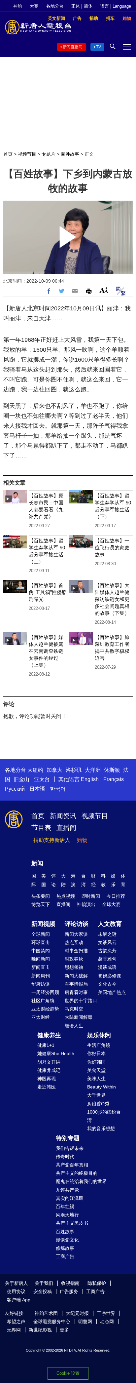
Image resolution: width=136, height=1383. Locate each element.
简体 (88, 6)
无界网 (14, 1329)
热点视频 (65, 896)
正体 (75, 6)
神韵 (17, 6)
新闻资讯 (63, 815)
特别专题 (68, 1138)
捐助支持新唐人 (51, 840)
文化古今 (107, 984)
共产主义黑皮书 (72, 1223)
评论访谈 (76, 924)
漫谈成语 (107, 967)
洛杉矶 (74, 770)
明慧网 (85, 1321)
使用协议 (16, 1291)
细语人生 (74, 1025)
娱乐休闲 (99, 1035)
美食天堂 (96, 1070)
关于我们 (44, 1283)
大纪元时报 (77, 1313)
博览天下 (40, 904)
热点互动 (74, 942)
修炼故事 (65, 1248)
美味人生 (96, 1078)
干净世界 (106, 1313)
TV (98, 47)
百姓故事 (70, 154)
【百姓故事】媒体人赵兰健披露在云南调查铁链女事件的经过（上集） (46, 651)
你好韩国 (96, 1062)
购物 (82, 840)
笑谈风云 (107, 942)
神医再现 (46, 1078)
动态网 (107, 1321)
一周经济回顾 (45, 992)
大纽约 (35, 770)
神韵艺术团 (46, 1313)
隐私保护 (96, 1283)
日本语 (37, 789)
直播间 (66, 827)
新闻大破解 (76, 975)
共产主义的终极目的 (76, 1173)
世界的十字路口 (81, 1000)
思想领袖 (74, 967)
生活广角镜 (98, 1045)
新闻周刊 (40, 975)
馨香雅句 (107, 959)
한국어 (58, 789)
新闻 (37, 863)
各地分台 (54, 6)
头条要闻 (40, 896)
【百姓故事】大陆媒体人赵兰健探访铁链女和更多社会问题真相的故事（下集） (112, 599)
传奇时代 (65, 1156)
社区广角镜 (42, 1000)
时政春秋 (74, 959)
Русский (15, 789)
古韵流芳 (107, 950)
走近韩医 (46, 1086)
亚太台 (42, 779)
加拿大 (54, 770)
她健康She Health (55, 1053)
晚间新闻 (40, 959)
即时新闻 (91, 896)
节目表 (41, 827)
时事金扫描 (76, 950)
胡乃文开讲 (48, 1062)
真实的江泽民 (70, 1198)
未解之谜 (107, 934)
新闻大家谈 (76, 934)
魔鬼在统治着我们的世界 (81, 1181)
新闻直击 (40, 967)
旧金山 (21, 779)
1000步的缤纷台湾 (104, 1116)
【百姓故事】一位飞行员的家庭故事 (112, 547)
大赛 (34, 6)
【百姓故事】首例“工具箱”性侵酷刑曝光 (48, 592)
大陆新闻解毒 (78, 1017)
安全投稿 (42, 1291)
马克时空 (74, 1008)
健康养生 (49, 1035)
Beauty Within (101, 1086)
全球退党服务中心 (51, 1321)
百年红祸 (65, 1206)
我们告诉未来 (70, 1148)
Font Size (104, 290)
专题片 (48, 154)
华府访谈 (40, 984)
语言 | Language (115, 6)
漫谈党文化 (67, 1240)
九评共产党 (67, 1190)
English (90, 779)
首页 (8, 154)
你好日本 (96, 1053)
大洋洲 (93, 770)
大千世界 (96, 1095)
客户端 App (18, 1299)
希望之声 (16, 1321)
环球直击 (40, 942)
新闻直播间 (73, 47)
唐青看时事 (76, 992)
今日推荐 (116, 896)
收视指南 (70, 1283)
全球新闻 (40, 934)
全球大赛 (111, 904)
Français (113, 779)
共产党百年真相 (72, 1164)
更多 (64, 1329)
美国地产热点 (112, 992)
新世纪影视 (40, 1329)
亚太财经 (40, 1017)
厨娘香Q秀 (98, 1103)
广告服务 (69, 1291)
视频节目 (27, 154)
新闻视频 (43, 924)
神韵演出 (86, 904)
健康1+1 (45, 1045)
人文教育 (110, 924)
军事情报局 (76, 984)
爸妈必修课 (109, 975)
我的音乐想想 (101, 1128)
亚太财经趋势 (45, 1008)
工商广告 (65, 1256)
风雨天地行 (67, 1214)
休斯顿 (112, 770)
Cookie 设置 (68, 1373)
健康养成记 (48, 1070)
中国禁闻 (40, 950)
